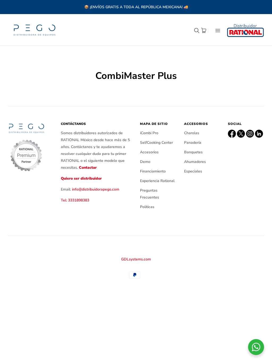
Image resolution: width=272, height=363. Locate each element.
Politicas (147, 206)
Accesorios (149, 152)
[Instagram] (250, 134)
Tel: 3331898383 (75, 200)
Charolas (191, 133)
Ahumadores (195, 161)
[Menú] (214, 30)
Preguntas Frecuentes (149, 194)
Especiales (193, 171)
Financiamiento (153, 171)
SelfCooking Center (156, 142)
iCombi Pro (149, 133)
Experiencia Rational (157, 180)
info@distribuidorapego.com (95, 189)
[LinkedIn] (259, 134)
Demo (145, 161)
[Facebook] (232, 134)
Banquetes (193, 152)
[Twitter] (241, 134)
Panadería (192, 142)
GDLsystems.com (136, 259)
